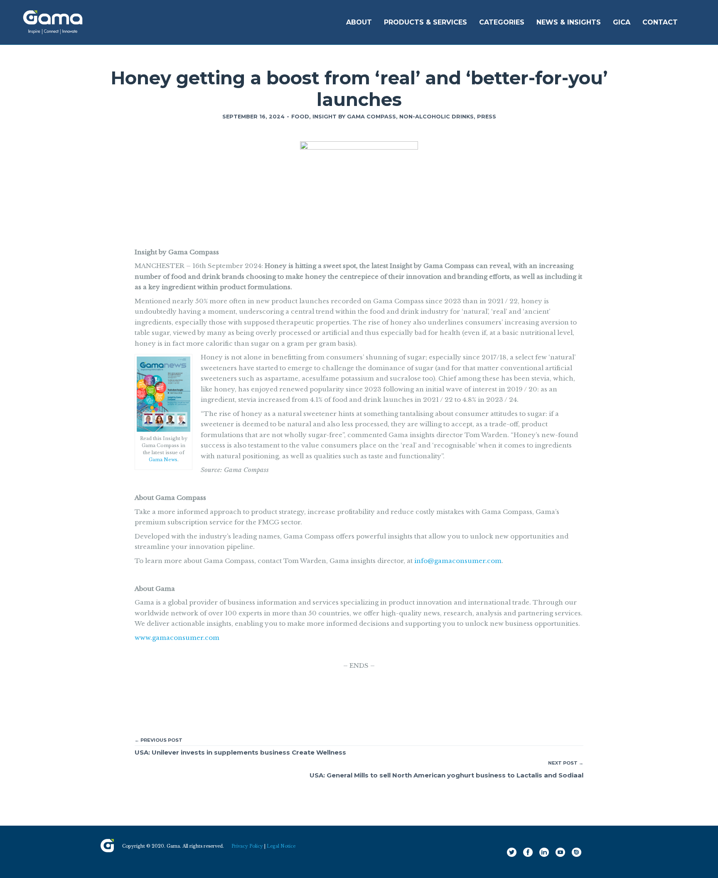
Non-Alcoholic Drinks (436, 116)
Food (300, 116)
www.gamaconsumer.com (177, 638)
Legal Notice (281, 846)
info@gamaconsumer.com (458, 561)
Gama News (163, 459)
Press (486, 116)
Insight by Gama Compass (354, 116)
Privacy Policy (247, 846)
